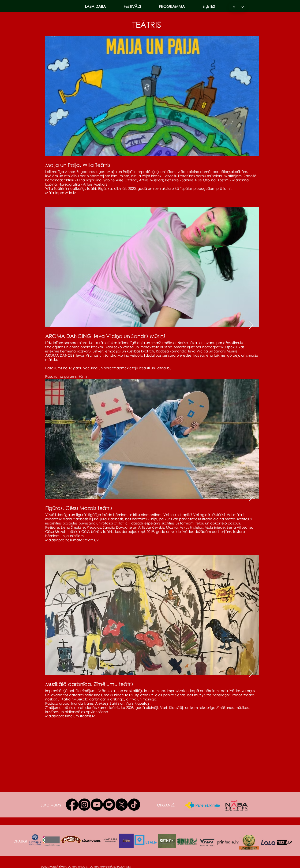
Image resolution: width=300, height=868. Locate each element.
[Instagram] (84, 804)
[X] (122, 804)
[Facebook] (72, 804)
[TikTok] (134, 804)
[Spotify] (109, 804)
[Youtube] (97, 804)
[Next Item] (251, 325)
